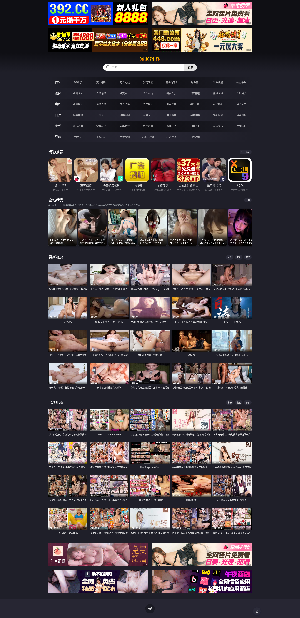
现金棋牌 (218, 82)
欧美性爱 (148, 104)
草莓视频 (125, 137)
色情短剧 (195, 137)
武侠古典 (148, 126)
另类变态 (241, 104)
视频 (58, 93)
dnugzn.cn (150, 59)
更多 (248, 257)
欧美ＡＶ (125, 93)
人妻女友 (125, 126)
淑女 (239, 402)
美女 (230, 257)
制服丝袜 (171, 104)
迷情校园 (171, 126)
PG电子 (78, 82)
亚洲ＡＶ (78, 93)
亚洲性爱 (78, 104)
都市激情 (78, 126)
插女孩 (78, 137)
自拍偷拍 (101, 93)
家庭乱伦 (101, 126)
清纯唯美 (195, 115)
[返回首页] (257, 611)
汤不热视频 (148, 137)
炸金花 (194, 82)
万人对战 (125, 82)
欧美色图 (125, 115)
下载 (248, 200)
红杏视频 (171, 137)
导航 (58, 137)
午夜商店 (101, 137)
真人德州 (101, 82)
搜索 (190, 67)
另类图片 (241, 115)
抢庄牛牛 (241, 82)
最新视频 (55, 257)
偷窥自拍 (78, 115)
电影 (58, 104)
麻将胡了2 (171, 82)
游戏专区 (148, 82)
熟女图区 (218, 115)
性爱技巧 (241, 126)
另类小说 (195, 126)
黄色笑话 (218, 126)
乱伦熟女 (218, 104)
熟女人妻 (171, 93)
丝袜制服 (195, 93)
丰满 (230, 402)
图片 (58, 115)
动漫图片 (148, 115)
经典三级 (195, 104)
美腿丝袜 (171, 115)
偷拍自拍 (101, 104)
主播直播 (218, 93)
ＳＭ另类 (241, 93)
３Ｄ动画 (148, 93)
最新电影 (55, 402)
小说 (58, 126)
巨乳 (239, 257)
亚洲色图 (101, 115)
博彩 (58, 82)
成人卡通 (125, 104)
